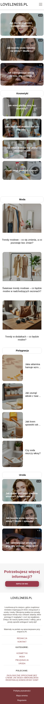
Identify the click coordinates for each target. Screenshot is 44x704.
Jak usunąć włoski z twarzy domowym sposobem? (33, 394)
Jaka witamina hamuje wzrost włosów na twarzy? (32, 366)
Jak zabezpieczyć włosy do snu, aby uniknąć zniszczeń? (20, 74)
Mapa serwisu (22, 696)
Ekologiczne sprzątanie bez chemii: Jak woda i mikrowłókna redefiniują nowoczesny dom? (22, 678)
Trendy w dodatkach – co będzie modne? (22, 338)
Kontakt (22, 642)
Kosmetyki (22, 93)
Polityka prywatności (22, 691)
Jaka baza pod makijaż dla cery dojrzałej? (22, 128)
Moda (22, 199)
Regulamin (22, 700)
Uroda (22, 475)
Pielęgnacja (22, 350)
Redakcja (22, 638)
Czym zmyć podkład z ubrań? (22, 170)
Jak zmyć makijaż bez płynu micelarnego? (22, 149)
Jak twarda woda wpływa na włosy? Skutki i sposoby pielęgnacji (21, 49)
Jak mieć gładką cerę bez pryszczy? (22, 107)
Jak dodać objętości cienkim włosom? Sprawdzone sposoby (21, 25)
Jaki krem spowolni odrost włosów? (33, 423)
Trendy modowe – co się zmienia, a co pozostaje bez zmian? (22, 241)
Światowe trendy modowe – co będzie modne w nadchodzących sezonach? (22, 290)
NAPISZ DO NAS (22, 584)
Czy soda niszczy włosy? (33, 452)
